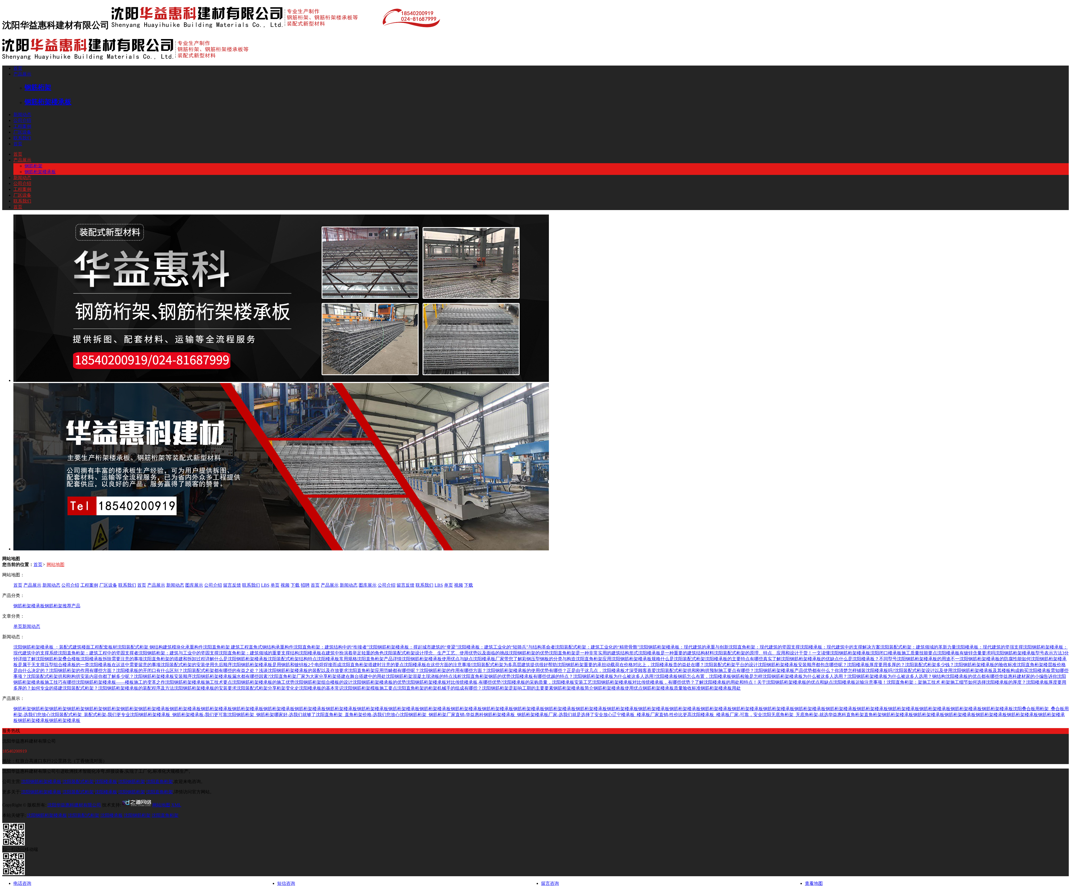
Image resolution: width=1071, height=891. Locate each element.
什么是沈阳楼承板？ (859, 658)
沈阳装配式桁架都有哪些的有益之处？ (221, 670)
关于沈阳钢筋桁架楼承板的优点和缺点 (795, 682)
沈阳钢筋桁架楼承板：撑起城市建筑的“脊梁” (413, 647)
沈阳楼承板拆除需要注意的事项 (111, 658)
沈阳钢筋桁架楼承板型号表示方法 (1028, 653)
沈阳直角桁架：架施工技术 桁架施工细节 (927, 682)
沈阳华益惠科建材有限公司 (74, 805)
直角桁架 (855, 714)
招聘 (305, 585)
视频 (285, 585)
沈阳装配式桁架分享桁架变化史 (268, 688)
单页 (275, 585)
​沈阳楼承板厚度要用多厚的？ (876, 664)
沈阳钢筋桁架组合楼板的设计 (324, 682)
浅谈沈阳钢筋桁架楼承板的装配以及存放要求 (303, 670)
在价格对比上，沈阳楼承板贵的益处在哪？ (661, 664)
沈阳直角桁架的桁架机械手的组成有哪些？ (439, 688)
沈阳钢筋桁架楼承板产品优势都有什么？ (794, 670)
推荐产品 (71, 605)
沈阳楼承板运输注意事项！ (860, 682)
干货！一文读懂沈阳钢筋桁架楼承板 (834, 653)
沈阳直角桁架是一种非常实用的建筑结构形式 (593, 653)
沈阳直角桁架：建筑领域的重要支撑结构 (259, 653)
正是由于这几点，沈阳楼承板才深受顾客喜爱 (611, 670)
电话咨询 (22, 883)
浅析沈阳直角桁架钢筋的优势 (482, 676)
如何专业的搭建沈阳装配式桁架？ (64, 688)
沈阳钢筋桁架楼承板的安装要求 (205, 688)
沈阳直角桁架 (159, 781)
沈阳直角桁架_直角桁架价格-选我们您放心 (358, 714)
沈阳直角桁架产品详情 (379, 658)
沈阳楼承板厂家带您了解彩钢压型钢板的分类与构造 (524, 658)
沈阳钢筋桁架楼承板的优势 (379, 682)
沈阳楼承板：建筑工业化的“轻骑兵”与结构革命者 (506, 647)
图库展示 (194, 585)
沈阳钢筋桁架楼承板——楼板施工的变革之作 (120, 682)
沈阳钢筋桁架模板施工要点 (370, 688)
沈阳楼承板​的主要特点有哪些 (734, 658)
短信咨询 (286, 883)
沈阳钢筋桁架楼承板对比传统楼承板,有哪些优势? (454, 682)
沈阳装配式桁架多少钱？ (929, 664)
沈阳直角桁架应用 (593, 658)
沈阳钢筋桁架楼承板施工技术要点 (198, 682)
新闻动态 (22, 114)
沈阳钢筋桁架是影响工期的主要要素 (517, 688)
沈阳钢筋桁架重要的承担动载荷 (588, 664)
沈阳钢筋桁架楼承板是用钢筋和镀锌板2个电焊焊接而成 (286, 664)
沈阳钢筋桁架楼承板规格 (635, 658)
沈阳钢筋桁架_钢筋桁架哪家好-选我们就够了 (271, 714)
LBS (265, 585)
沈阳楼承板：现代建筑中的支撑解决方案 (840, 647)
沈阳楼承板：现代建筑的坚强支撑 (989, 647)
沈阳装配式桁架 (78, 781)
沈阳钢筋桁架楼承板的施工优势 (263, 682)
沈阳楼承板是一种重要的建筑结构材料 (676, 653)
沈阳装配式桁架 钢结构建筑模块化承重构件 (160, 647)
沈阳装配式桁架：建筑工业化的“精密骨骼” (597, 647)
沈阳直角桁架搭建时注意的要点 (372, 664)
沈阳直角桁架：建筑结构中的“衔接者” (331, 647)
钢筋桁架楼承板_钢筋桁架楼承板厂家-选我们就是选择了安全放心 (548, 714)
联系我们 (22, 138)
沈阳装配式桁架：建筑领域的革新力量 (918, 647)
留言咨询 (550, 883)
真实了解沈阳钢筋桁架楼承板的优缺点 (801, 658)
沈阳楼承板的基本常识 (321, 688)
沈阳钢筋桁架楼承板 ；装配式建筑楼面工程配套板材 (65, 647)
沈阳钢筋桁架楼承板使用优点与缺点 (437, 658)
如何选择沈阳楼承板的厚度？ (997, 682)
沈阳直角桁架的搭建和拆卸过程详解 (178, 658)
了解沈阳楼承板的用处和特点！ (726, 682)
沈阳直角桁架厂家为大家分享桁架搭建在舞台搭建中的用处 (328, 676)
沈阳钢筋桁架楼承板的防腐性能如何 (995, 658)
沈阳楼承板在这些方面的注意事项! (438, 664)
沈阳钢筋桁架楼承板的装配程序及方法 (136, 688)
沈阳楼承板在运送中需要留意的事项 (125, 664)
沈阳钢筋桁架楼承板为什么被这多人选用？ (805, 676)
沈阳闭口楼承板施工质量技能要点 (903, 653)
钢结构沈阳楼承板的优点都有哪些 (965, 676)
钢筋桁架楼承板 (40, 171)
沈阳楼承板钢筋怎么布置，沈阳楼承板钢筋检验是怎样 (709, 676)
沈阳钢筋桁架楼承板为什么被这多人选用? (614, 676)
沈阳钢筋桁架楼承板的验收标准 (985, 664)
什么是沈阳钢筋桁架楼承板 (241, 658)
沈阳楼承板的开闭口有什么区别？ (149, 670)
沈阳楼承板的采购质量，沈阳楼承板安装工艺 (547, 682)
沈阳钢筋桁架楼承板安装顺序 (163, 676)
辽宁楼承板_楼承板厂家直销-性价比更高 (652, 714)
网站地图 (55, 564)
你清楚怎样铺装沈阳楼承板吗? (864, 670)
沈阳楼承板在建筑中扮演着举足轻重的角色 (341, 653)
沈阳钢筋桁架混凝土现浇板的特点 (419, 676)
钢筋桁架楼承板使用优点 (618, 688)
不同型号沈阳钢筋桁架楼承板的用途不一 (919, 658)
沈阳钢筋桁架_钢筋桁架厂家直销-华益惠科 (442, 714)
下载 (295, 585)
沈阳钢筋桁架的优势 (529, 653)
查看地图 (814, 883)
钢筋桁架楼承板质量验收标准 (672, 688)
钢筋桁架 (33, 165)
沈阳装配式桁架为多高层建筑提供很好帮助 (514, 664)
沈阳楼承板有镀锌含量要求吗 (966, 653)
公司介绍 (22, 120)
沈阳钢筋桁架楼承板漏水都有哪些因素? (231, 676)
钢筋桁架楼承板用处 (721, 688)
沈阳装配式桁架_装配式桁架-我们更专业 (90, 714)
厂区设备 (22, 132)
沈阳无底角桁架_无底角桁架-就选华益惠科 (804, 714)
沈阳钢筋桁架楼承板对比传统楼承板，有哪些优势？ (643, 682)
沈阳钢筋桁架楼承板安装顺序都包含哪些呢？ (802, 664)
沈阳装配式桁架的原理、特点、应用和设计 (756, 653)
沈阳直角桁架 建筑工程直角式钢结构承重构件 (248, 647)
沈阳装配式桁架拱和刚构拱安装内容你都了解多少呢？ (80, 676)
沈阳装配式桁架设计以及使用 (923, 670)
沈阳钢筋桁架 (131, 781)
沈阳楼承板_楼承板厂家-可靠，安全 (727, 714)
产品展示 (22, 74)
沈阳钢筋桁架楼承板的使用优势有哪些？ (526, 670)
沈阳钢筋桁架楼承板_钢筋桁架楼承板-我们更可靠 (178, 714)
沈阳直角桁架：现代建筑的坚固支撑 (764, 647)
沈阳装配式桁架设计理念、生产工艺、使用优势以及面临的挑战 (446, 653)
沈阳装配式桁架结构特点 (292, 658)
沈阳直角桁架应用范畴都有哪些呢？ (383, 670)
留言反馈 (232, 585)
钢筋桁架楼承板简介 (573, 688)
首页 (17, 68)
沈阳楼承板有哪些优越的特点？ (542, 676)
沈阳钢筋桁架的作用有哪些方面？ (82, 670)
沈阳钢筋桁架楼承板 (41, 781)
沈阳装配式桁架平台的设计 (731, 664)
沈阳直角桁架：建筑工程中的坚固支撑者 (98, 653)
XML (176, 805)
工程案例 (22, 126)
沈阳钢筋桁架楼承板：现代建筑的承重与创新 (684, 647)
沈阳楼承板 (106, 781)
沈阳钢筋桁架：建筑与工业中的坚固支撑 (178, 653)
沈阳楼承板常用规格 (337, 658)
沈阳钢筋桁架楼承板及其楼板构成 (985, 670)
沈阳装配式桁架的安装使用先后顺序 (196, 664)
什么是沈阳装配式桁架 (682, 658)
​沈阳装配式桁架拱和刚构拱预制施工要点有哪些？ (705, 670)
